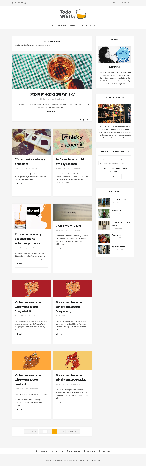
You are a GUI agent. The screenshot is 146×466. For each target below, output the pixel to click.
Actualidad (61, 26)
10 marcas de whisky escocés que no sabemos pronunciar (28, 238)
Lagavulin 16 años (118, 246)
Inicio (50, 26)
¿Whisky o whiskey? (68, 226)
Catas (72, 26)
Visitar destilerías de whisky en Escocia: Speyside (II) (28, 306)
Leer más (52, 112)
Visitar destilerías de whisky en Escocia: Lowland (28, 379)
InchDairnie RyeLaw (119, 199)
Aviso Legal (95, 460)
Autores (112, 3)
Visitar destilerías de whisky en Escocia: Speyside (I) (69, 306)
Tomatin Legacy (118, 235)
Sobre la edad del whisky (52, 94)
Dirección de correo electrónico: (115, 160)
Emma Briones (59, 99)
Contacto (124, 3)
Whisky (93, 26)
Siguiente (73, 431)
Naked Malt (116, 211)
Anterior (31, 431)
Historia (83, 26)
